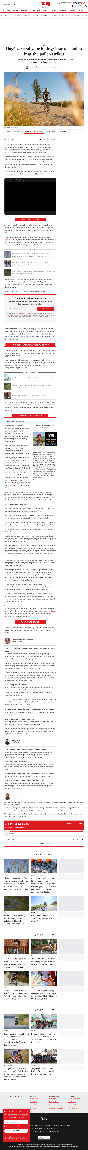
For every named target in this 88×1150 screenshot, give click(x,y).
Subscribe (79, 6)
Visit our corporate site (66, 1144)
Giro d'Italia (33, 1102)
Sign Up (16, 1131)
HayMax (7, 240)
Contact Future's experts (34, 1125)
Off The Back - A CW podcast (61, 15)
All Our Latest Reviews (74, 1099)
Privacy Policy (22, 1137)
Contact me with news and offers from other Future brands (16, 1126)
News (8, 10)
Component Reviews (74, 1105)
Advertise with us (50, 1128)
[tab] (10, 839)
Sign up (81, 823)
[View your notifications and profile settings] (14, 4)
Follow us (44, 139)
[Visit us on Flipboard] (84, 3)
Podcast (73, 10)
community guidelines (20, 827)
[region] (44, 833)
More (81, 10)
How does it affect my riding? (34, 131)
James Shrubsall (37, 67)
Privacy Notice (9, 315)
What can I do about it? (51, 131)
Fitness (45, 10)
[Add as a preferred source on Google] (44, 1137)
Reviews (24, 10)
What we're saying (65, 131)
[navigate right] (83, 132)
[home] (3, 10)
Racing (15, 10)
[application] (30, 196)
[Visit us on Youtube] (81, 3)
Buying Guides (35, 10)
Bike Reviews (72, 1102)
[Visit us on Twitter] (76, 3)
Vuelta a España (35, 1105)
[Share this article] (6, 139)
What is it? (20, 131)
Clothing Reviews (73, 1108)
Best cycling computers (56, 1108)
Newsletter (52, 139)
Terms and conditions (51, 1125)
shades (53, 611)
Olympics (33, 1108)
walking (21, 365)
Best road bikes (53, 1099)
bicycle (17, 483)
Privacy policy (65, 1125)
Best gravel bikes (54, 1102)
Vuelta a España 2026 (41, 15)
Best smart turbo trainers (56, 1105)
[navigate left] (5, 132)
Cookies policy (37, 1128)
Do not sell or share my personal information (44, 1131)
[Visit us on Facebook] (79, 3)
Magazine (63, 10)
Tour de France (34, 1099)
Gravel (54, 10)
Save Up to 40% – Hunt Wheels (20, 15)
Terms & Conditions (14, 1138)
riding (46, 164)
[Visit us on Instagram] (74, 3)
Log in (76, 823)
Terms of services (26, 313)
